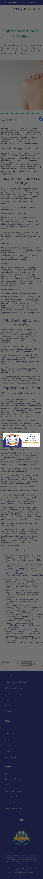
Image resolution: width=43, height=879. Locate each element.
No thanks (30, 444)
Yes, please (31, 442)
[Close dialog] (38, 433)
